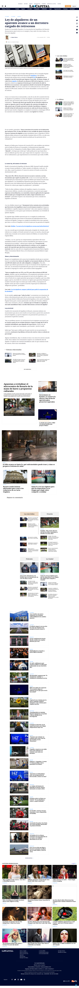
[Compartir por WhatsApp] (77, 23)
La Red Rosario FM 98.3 (44, 952)
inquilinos (19, 16)
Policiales (44, 8)
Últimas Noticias (6, 8)
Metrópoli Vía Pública (24, 957)
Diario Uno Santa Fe (24, 952)
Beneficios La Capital (51, 3)
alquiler (14, 81)
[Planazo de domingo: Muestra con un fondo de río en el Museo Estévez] (15, 355)
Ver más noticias (28, 858)
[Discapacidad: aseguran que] (29, 677)
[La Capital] (39, 6)
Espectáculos (57, 8)
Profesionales (37, 3)
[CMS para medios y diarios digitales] (67, 981)
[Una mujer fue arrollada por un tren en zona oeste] (65, 72)
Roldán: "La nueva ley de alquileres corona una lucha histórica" (30, 226)
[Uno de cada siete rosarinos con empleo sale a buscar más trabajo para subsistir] (39, 361)
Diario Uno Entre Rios (24, 953)
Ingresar (74, 6)
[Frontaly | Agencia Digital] (73, 981)
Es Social (72, 8)
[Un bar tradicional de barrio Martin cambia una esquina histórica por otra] (29, 641)
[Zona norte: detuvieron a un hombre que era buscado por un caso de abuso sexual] (29, 571)
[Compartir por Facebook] (77, 17)
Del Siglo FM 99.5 (61, 950)
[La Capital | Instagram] (18, 979)
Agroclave (22, 954)
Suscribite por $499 (68, 6)
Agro (50, 8)
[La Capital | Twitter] (15, 979)
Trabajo (31, 3)
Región (23, 8)
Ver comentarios (27, 369)
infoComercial (22, 956)
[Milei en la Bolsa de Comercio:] (29, 690)
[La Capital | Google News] (24, 979)
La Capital (7, 16)
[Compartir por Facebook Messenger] (77, 29)
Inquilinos (33, 75)
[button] (2, 6)
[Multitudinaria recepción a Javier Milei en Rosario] (65, 77)
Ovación (30, 8)
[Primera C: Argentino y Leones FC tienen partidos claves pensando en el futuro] (29, 763)
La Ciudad (13, 16)
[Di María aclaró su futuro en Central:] (29, 800)
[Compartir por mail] (77, 33)
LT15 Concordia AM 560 (43, 953)
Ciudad (17, 8)
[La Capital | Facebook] (12, 979)
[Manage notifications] (76, 985)
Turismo (59, 3)
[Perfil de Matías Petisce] (7, 37)
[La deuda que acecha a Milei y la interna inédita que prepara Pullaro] (47, 418)
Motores (26, 3)
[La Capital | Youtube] (21, 979)
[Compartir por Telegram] (77, 26)
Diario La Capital (23, 950)
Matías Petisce (14, 37)
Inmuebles (20, 3)
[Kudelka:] (49, 526)
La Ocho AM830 (42, 950)
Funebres (44, 3)
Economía (36, 8)
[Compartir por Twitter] (77, 20)
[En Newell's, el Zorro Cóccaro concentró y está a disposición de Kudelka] (29, 813)
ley (34, 77)
